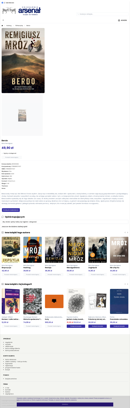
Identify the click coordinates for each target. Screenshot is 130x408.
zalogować (33, 222)
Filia (10, 171)
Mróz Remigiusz (7, 143)
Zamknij (65, 404)
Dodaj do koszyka (75, 326)
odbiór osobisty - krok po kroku (16, 362)
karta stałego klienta (12, 348)
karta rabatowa (10, 360)
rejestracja (9, 366)
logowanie (8, 364)
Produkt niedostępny (11, 157)
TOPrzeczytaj (19, 25)
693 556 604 (10, 3)
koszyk (7, 370)
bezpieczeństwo (11, 379)
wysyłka (8, 344)
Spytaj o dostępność (10, 153)
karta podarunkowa (12, 350)
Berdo (28, 25)
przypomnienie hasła (12, 368)
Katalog (8, 25)
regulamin (8, 342)
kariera (7, 392)
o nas (7, 388)
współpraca (9, 394)
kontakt (8, 390)
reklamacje (9, 346)
